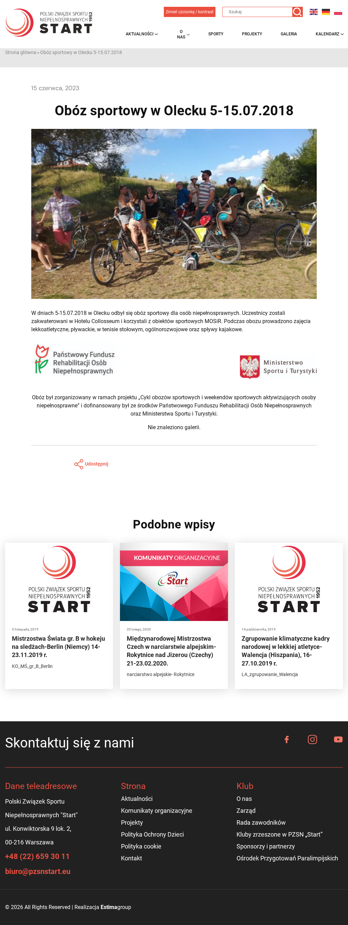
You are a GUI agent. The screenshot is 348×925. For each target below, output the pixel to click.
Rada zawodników (261, 822)
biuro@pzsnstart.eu (37, 871)
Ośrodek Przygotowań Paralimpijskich (287, 858)
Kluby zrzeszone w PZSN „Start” (280, 834)
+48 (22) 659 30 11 (37, 856)
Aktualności (139, 34)
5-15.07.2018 (71, 313)
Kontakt (131, 858)
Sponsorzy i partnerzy (266, 846)
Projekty (252, 34)
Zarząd (246, 810)
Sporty (215, 34)
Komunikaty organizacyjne (156, 810)
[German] (326, 12)
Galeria (289, 34)
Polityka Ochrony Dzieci (152, 834)
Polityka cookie (141, 846)
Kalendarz (327, 34)
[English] (314, 12)
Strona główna (20, 52)
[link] (71, 313)
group (116, 907)
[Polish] (338, 12)
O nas (181, 34)
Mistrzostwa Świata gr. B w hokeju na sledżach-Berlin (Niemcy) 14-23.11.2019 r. (58, 647)
